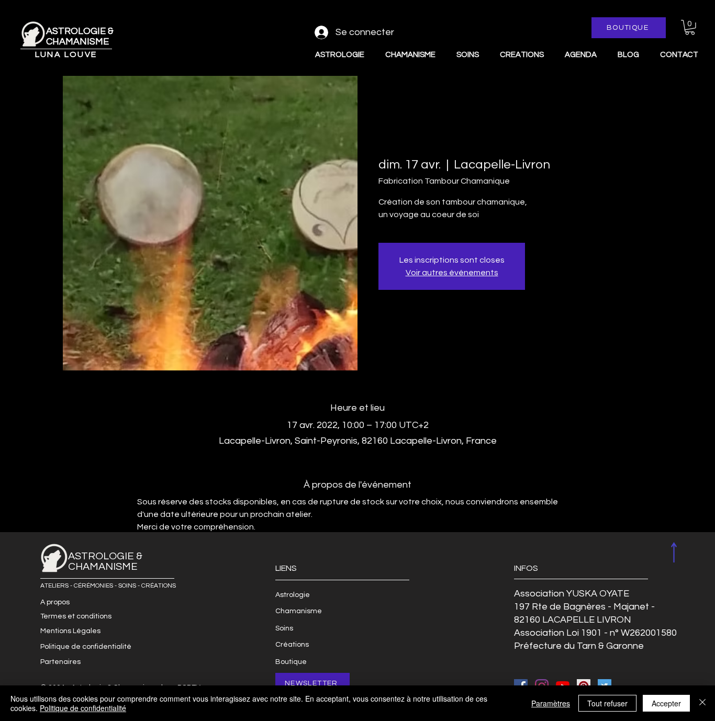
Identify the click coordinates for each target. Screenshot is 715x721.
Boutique (291, 662)
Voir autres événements (452, 272)
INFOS (526, 568)
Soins (284, 628)
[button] (690, 27)
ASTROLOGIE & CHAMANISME (80, 36)
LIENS (286, 568)
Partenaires (60, 662)
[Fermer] (702, 703)
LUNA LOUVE (66, 54)
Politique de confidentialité (85, 646)
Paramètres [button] (550, 703)
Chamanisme (298, 611)
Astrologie (292, 595)
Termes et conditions (75, 616)
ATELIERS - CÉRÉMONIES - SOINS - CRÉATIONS (108, 585)
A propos (55, 602)
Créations (292, 644)
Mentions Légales (70, 631)
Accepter (666, 703)
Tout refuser (607, 703)
